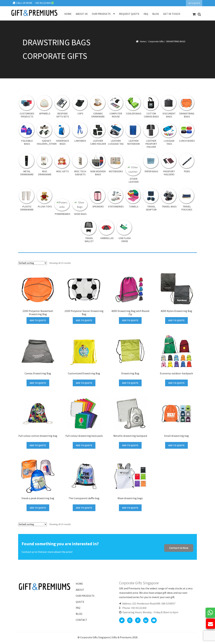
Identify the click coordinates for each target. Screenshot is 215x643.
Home (68, 13)
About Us (82, 13)
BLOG (79, 613)
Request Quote (129, 13)
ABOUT (80, 589)
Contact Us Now (178, 547)
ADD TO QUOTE (38, 320)
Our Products (101, 13)
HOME (79, 583)
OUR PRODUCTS (85, 595)
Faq (146, 13)
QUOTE (80, 601)
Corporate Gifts (156, 41)
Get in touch (171, 13)
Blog (155, 13)
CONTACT (81, 619)
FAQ (78, 607)
